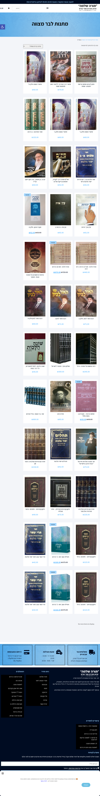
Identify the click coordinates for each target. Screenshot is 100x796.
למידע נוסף (44, 781)
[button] (2, 773)
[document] (50, 398)
